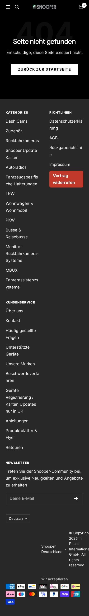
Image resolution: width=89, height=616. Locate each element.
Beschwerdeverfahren (22, 377)
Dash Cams (17, 121)
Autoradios (16, 167)
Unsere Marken (20, 363)
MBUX (12, 270)
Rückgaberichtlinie (65, 151)
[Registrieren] (76, 498)
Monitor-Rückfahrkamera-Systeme (22, 253)
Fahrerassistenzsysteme (22, 283)
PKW (10, 220)
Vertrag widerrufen (64, 179)
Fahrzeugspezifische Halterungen (22, 180)
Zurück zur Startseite (44, 69)
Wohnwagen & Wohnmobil (19, 207)
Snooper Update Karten (21, 154)
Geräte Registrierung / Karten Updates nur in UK (21, 401)
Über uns (14, 310)
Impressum (59, 164)
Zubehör (14, 131)
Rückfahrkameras (22, 140)
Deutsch (16, 518)
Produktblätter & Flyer (21, 434)
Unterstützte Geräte (18, 350)
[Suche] (17, 7)
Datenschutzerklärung (66, 124)
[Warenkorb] (81, 7)
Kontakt (13, 320)
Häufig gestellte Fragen (21, 334)
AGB (53, 137)
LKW (10, 193)
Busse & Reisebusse (17, 233)
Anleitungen (17, 421)
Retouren (14, 447)
